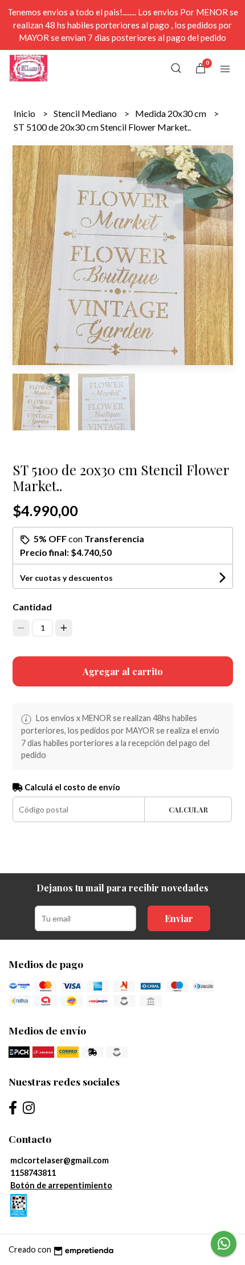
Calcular (188, 809)
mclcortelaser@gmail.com (59, 1160)
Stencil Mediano (86, 113)
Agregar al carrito (123, 671)
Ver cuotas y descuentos (66, 578)
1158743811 (33, 1173)
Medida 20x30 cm (171, 113)
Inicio (25, 113)
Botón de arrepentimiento (61, 1185)
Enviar (179, 918)
